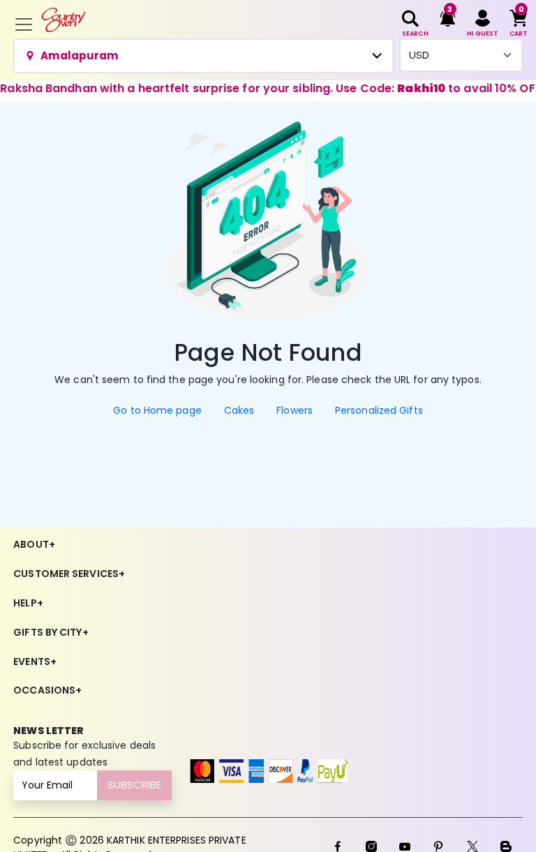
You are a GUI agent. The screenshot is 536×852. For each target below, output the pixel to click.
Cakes (239, 410)
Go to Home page (157, 410)
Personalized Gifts (379, 410)
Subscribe (134, 784)
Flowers (294, 410)
